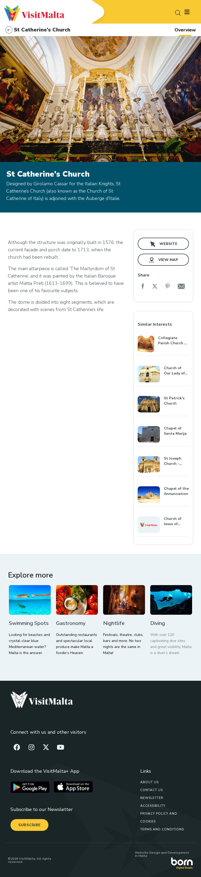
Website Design (147, 853)
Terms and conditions (162, 829)
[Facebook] (17, 747)
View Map (167, 259)
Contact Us (151, 790)
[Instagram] (31, 747)
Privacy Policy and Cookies (158, 817)
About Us (149, 782)
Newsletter (151, 798)
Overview (185, 30)
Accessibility (152, 806)
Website (167, 243)
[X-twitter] (45, 747)
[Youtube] (60, 747)
